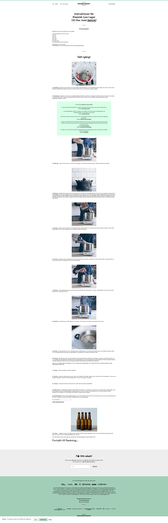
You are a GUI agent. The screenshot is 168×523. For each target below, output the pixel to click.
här (63, 364)
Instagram (108, 508)
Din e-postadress (56, 399)
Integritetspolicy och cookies (89, 509)
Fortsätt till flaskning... (65, 440)
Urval (35, 519)
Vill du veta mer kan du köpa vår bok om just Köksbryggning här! (94, 494)
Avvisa (50, 519)
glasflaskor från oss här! (73, 434)
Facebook (113, 508)
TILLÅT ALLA (43, 519)
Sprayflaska (85, 132)
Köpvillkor (99, 508)
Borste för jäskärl (85, 125)
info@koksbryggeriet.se (77, 508)
